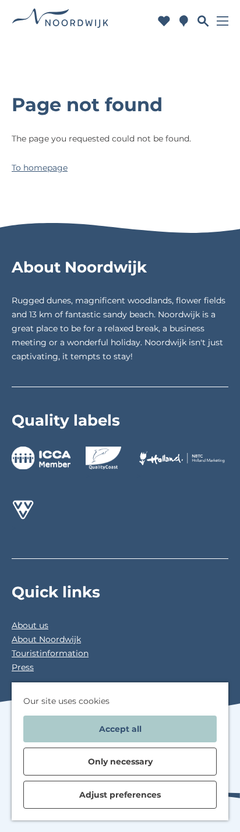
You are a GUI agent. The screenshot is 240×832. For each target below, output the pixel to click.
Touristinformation (50, 653)
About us (30, 625)
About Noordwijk (46, 639)
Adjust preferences (120, 794)
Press (23, 667)
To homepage (40, 167)
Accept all (120, 729)
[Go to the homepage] (60, 20)
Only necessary (120, 761)
